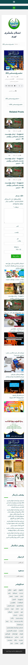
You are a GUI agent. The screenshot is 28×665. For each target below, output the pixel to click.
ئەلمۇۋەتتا (20, 599)
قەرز (22, 637)
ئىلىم (9, 593)
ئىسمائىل (15, 593)
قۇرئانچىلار (14, 634)
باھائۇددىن (12, 602)
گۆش (21, 643)
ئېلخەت (17, 232)
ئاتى (17, 226)
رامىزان (15, 615)
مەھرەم (21, 640)
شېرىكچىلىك (20, 624)
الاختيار (14, 599)
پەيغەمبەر (9, 640)
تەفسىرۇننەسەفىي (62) (12, 98)
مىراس (16, 637)
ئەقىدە (16, 596)
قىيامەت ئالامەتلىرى (12, 630)
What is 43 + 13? (17, 248)
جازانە (17, 608)
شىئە (7, 621)
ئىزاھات (16, 207)
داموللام (10, 612)
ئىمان (21, 596)
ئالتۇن (14, 590)
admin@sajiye (19, 79)
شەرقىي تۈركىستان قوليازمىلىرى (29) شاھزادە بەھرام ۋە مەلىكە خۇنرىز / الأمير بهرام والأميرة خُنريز (15, 535)
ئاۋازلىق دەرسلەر (9, 79)
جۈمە (12, 608)
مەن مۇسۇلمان (9, 637)
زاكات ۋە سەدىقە (18, 621)
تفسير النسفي (12, 91)
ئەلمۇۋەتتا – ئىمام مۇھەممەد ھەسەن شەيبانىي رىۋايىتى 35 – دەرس (14, 136)
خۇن (22, 612)
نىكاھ (15, 640)
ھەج (11, 643)
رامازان (21, 615)
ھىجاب (16, 643)
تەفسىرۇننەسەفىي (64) (16, 104)
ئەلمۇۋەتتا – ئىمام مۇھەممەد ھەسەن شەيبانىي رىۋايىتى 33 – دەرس (14, 185)
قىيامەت (21, 630)
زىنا (11, 621)
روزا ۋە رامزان (19, 618)
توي (22, 608)
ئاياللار (9, 590)
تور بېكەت (19, 240)
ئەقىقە (11, 596)
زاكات (12, 618)
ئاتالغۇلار (21, 590)
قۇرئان (21, 634)
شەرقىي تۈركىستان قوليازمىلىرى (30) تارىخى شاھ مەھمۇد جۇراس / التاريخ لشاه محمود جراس (15, 523)
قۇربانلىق (7, 634)
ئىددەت (21, 593)
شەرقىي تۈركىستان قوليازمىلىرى (15, 627)
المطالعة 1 (20, 602)
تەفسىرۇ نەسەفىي (14, 81)
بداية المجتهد (20, 605)
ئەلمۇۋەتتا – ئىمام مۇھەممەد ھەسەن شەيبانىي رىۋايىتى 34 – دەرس (14, 161)
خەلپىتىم (16, 612)
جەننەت (7, 608)
